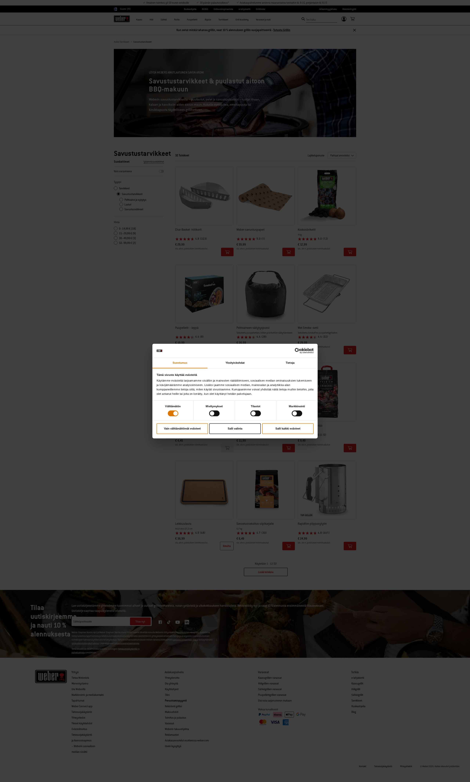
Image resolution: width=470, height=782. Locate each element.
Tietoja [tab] (290, 362)
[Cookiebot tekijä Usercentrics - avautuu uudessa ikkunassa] (297, 350)
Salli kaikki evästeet (287, 428)
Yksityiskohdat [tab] (235, 362)
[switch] (214, 413)
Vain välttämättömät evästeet (182, 428)
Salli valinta (235, 428)
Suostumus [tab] (180, 362)
